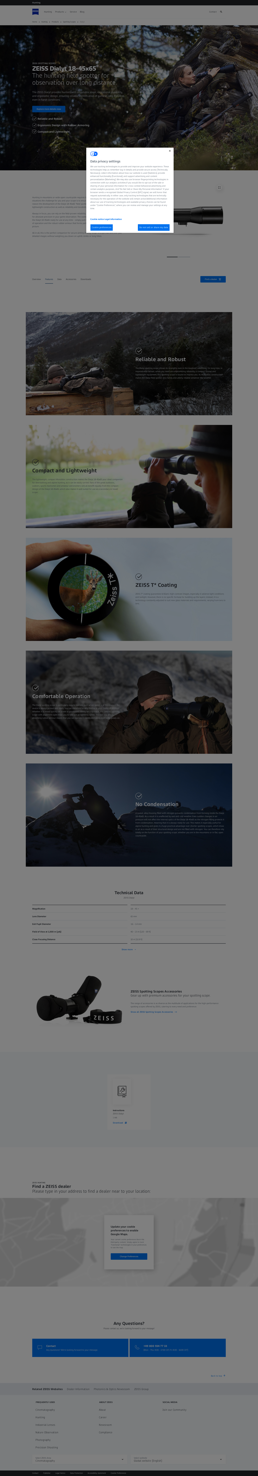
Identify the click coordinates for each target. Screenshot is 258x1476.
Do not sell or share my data (153, 227)
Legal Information (113, 219)
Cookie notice (97, 219)
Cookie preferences (101, 227)
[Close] (170, 151)
